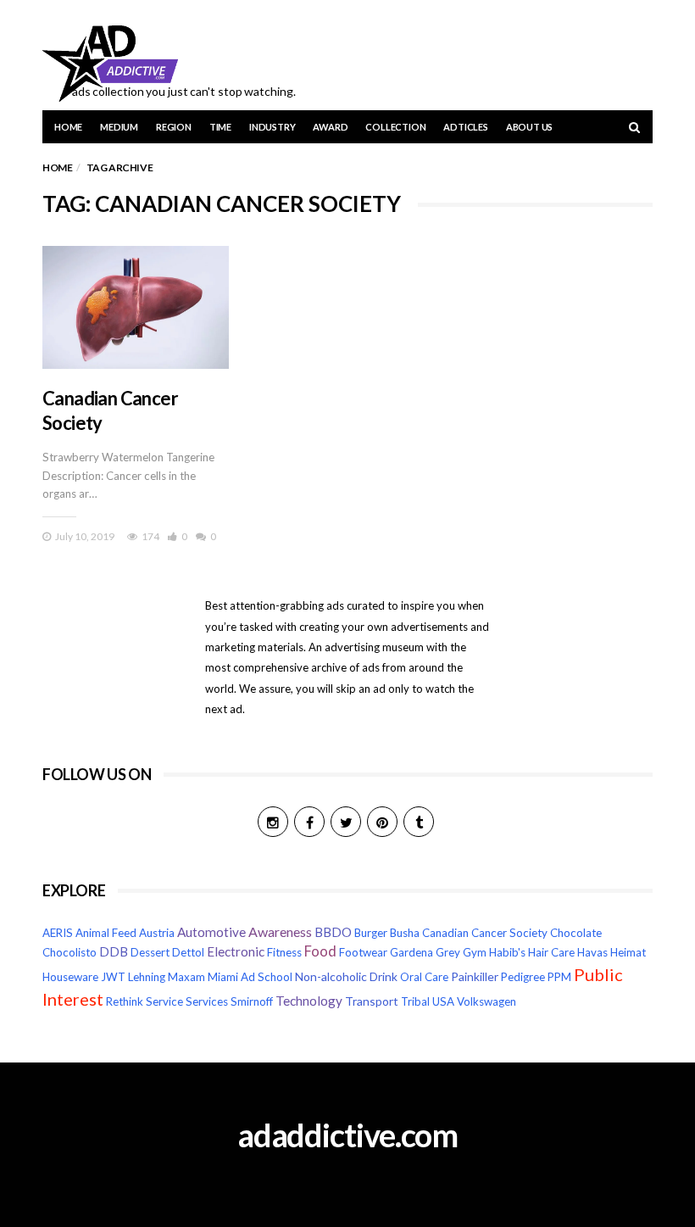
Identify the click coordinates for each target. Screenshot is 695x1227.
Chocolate (576, 933)
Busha (405, 933)
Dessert (150, 952)
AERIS (57, 933)
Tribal (415, 1001)
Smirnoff (252, 1001)
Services (207, 1001)
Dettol (188, 952)
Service (164, 1001)
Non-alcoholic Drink (346, 976)
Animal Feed (105, 933)
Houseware (70, 977)
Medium (119, 126)
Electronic (235, 951)
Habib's (507, 952)
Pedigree (523, 977)
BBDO (333, 932)
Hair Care (551, 952)
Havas (592, 952)
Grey (448, 952)
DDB (113, 952)
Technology (308, 1000)
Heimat (628, 952)
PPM (559, 977)
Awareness (280, 931)
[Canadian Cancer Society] (135, 307)
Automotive (211, 932)
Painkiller (474, 976)
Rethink (124, 1001)
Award (330, 126)
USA (443, 1001)
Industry (272, 126)
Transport (371, 1001)
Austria (157, 933)
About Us (529, 126)
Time (220, 126)
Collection (395, 126)
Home (68, 126)
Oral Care (424, 977)
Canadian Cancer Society (485, 933)
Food (320, 951)
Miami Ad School (250, 977)
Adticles (465, 126)
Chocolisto (69, 952)
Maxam (186, 977)
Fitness (284, 952)
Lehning (146, 977)
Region (174, 126)
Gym (474, 952)
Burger (370, 933)
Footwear (363, 952)
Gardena (411, 952)
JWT (113, 977)
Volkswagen (486, 1001)
